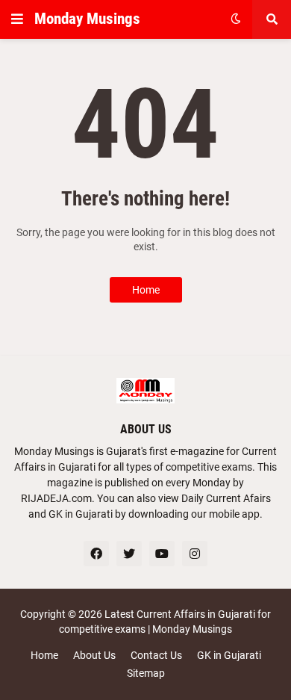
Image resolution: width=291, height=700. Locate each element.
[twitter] (129, 553)
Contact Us (156, 655)
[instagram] (194, 553)
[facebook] (96, 553)
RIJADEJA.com (56, 498)
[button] (17, 19)
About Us (94, 655)
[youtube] (162, 553)
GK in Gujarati (229, 655)
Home (146, 290)
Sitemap (146, 673)
